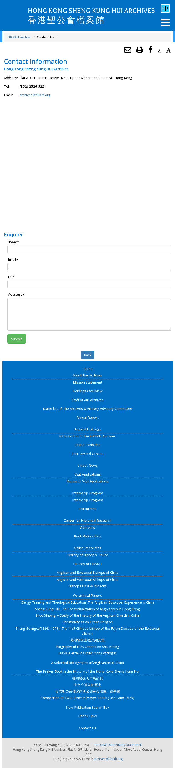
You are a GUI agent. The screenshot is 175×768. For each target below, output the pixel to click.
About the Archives (87, 375)
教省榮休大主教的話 (87, 678)
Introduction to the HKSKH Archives (87, 436)
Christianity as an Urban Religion (87, 622)
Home (88, 368)
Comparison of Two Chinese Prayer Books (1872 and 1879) (87, 697)
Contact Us (87, 728)
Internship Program (87, 493)
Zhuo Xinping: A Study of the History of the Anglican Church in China (87, 615)
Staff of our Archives (87, 399)
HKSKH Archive (19, 37)
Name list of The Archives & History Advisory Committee (87, 408)
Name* (13, 241)
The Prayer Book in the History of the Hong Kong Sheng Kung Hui (87, 671)
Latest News (87, 465)
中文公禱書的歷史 (87, 684)
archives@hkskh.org (35, 94)
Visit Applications (88, 474)
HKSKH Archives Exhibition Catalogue (87, 653)
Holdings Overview (87, 391)
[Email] (127, 49)
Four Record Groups (87, 453)
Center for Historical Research (87, 520)
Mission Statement (87, 382)
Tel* (10, 276)
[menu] (165, 22)
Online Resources (87, 548)
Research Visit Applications (87, 481)
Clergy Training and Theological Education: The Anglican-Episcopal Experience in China (87, 602)
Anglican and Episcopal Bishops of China (87, 572)
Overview (87, 527)
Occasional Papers (87, 595)
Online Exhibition (87, 444)
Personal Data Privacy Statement (117, 744)
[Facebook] (150, 49)
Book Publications (87, 536)
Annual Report (88, 417)
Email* (12, 259)
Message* (15, 294)
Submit (16, 339)
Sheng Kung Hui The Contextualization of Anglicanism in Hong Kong (87, 609)
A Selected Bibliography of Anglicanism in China (87, 662)
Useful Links (87, 716)
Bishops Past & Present (87, 586)
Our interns (87, 508)
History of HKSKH (87, 563)
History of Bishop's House (87, 554)
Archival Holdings (87, 429)
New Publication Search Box (87, 707)
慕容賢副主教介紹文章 (87, 640)
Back (87, 354)
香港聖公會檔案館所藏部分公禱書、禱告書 (87, 691)
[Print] (139, 49)
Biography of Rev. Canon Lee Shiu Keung (87, 646)
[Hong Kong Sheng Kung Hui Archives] (18, 15)
